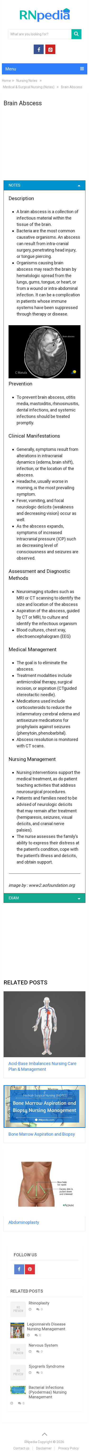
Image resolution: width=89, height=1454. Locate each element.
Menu (10, 68)
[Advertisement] (45, 146)
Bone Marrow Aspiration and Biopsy (42, 1134)
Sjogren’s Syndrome (46, 1366)
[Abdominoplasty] (45, 1183)
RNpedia (30, 1442)
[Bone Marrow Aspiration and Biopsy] (45, 1106)
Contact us (21, 1448)
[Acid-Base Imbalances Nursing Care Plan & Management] (45, 1024)
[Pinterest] (30, 1269)
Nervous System (43, 1345)
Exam (14, 898)
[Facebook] (19, 1269)
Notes (14, 185)
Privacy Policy (68, 1448)
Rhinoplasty (39, 1303)
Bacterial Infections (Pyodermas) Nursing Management (48, 1392)
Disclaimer (44, 1448)
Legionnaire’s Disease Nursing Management (46, 1326)
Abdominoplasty (24, 1222)
